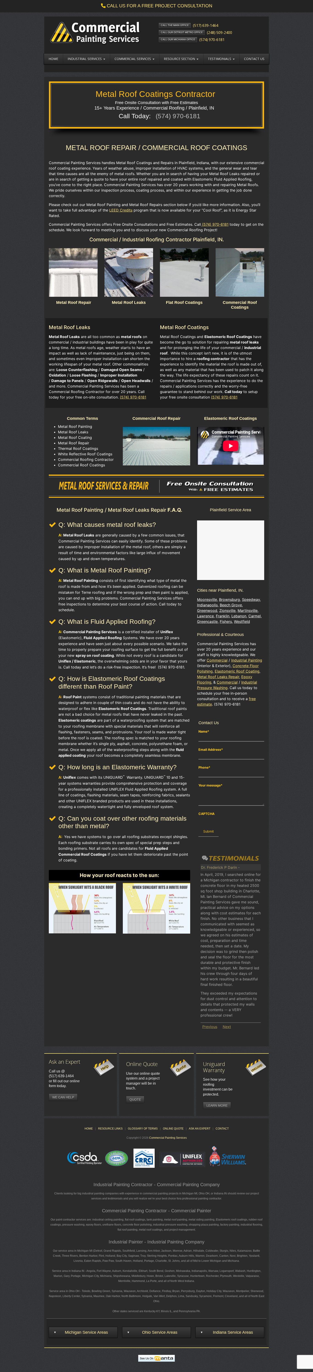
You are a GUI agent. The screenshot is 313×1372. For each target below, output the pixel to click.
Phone (204, 767)
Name (203, 731)
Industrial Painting (246, 660)
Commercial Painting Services (168, 1074)
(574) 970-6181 (214, 224)
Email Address (210, 749)
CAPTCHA (206, 813)
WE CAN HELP (63, 1033)
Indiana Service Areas (233, 1268)
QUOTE (135, 1036)
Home (53, 59)
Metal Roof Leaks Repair (218, 676)
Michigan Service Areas (86, 1268)
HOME (89, 1065)
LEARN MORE (217, 1042)
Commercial (217, 660)
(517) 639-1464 (61, 1012)
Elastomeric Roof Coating (237, 671)
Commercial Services (133, 59)
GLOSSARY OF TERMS (143, 1065)
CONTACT (222, 1065)
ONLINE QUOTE (173, 1065)
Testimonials (219, 59)
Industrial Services (85, 59)
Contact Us (254, 59)
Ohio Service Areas (159, 1268)
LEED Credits (120, 210)
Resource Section (179, 59)
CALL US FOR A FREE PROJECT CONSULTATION (159, 5)
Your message (210, 785)
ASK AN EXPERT (199, 1065)
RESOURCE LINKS (110, 1065)
